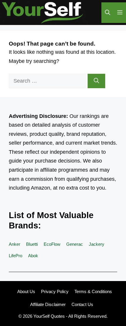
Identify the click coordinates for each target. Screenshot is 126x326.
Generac (74, 244)
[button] (107, 12)
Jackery (96, 244)
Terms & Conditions (93, 291)
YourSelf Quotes (49, 316)
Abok (33, 255)
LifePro (15, 255)
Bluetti (32, 244)
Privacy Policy (55, 291)
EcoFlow (52, 244)
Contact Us (82, 304)
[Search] (96, 81)
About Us (26, 291)
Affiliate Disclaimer (48, 304)
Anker (14, 244)
